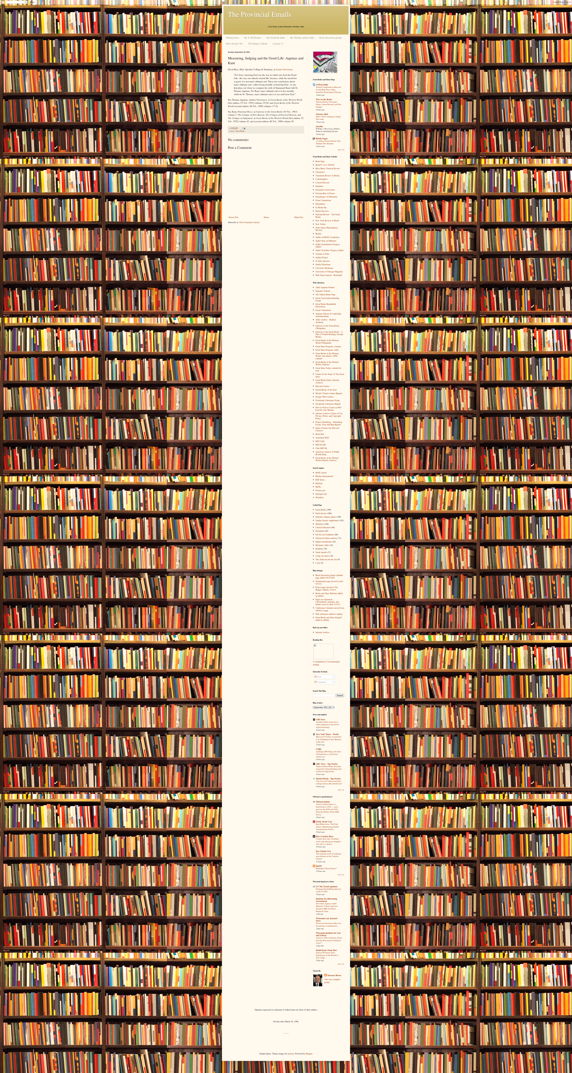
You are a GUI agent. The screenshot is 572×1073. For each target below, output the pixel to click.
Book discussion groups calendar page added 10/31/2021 (329, 576)
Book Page (320, 161)
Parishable (319, 531)
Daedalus (319, 186)
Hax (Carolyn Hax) (324, 836)
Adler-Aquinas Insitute (325, 287)
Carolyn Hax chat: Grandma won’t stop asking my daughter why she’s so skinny (328, 841)
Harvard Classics (322, 386)
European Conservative (325, 189)
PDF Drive (320, 479)
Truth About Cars (324, 821)
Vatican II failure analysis (326, 538)
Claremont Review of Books (327, 175)
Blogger (309, 1053)
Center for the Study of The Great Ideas (329, 375)
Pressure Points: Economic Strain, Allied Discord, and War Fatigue (328, 104)
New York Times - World (327, 734)
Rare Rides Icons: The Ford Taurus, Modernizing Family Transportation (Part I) (327, 827)
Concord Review (322, 182)
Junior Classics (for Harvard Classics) (327, 429)
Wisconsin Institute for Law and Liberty (328, 934)
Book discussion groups (330, 37)
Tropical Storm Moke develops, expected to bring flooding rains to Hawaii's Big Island (329, 769)
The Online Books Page (325, 294)
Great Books (240, 131)
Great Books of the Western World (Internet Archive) (327, 459)
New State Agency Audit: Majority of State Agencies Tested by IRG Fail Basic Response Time (327, 907)
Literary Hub (322, 114)
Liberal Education (323, 527)
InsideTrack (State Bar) (326, 950)
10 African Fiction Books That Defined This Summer (328, 142)
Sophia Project (321, 257)
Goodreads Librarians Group (327, 400)
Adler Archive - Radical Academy (325, 321)
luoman (291, 1053)
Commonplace (321, 179)
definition (319, 524)
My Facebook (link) (275, 37)
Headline (319, 548)
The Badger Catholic (258, 43)
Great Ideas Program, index (327, 349)
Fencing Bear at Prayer (325, 193)
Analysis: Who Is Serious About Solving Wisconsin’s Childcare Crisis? (329, 940)
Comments (321, 682)
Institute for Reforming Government (326, 900)
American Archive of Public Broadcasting (327, 453)
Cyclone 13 (278, 43)
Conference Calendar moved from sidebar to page (329, 609)
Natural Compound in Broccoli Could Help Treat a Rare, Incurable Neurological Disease (328, 90)
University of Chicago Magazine (329, 271)
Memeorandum (323, 801)
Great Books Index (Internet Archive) (327, 381)
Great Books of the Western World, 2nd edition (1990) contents (327, 356)
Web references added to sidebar (329, 614)
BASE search (321, 472)
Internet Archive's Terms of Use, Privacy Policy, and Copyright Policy (329, 416)
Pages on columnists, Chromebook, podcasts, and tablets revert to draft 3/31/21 (327, 602)
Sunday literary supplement (327, 520)
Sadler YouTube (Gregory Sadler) (329, 250)
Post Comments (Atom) (249, 222)
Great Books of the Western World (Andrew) (327, 363)
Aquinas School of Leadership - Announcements (328, 315)
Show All (341, 150)
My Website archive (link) (302, 37)
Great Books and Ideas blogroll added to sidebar (328, 618)
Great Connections (323, 200)
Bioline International (324, 476)
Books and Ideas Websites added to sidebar (329, 594)
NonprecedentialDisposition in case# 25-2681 (328, 890)
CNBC (319, 749)
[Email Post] (244, 128)
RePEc (318, 486)
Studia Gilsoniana (322, 264)
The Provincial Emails (259, 14)
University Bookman (324, 268)
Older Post (298, 217)
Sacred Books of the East (326, 389)
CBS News (320, 719)
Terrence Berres (334, 975)
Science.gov (320, 490)
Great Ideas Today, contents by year (328, 369)
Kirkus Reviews (322, 211)
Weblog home (232, 37)
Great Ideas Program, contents (328, 346)
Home (266, 217)
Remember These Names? (326, 868)
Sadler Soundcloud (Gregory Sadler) (327, 245)
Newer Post (233, 217)
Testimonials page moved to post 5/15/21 (329, 582)
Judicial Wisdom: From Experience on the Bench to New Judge (327, 955)
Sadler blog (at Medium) (325, 240)
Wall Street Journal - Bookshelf (328, 275)
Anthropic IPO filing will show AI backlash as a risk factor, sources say (328, 754)
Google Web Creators (324, 396)
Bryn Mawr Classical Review (327, 168)
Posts (318, 676)
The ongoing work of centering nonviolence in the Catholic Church (328, 856)
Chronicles (319, 172)
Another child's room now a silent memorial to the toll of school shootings (327, 724)
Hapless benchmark (323, 541)
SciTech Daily (322, 84)
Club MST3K (321, 448)
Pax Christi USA (323, 851)
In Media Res (321, 207)
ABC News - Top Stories (327, 763)
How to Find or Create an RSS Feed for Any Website (328, 408)
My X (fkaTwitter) (252, 37)
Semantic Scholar (322, 290)
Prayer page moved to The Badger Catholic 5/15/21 (326, 588)
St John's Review (322, 261)
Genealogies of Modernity (326, 196)
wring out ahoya (322, 555)
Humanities (320, 203)
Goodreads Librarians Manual (328, 403)
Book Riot (319, 434)
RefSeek (318, 483)
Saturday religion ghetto (325, 516)
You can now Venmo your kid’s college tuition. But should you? (329, 782)
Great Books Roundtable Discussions (325, 305)
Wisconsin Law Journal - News (327, 919)
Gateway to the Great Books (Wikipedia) (327, 327)
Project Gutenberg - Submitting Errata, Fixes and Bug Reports (328, 423)
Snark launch (321, 552)
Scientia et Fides (322, 253)
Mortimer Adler (322, 545)
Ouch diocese (321, 513)
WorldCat (319, 497)
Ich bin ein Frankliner (324, 534)
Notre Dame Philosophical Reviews (326, 229)
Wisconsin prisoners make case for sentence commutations (328, 924)
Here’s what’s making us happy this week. (328, 117)
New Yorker (320, 224)
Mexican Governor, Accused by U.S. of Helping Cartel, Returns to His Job (329, 739)
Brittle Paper (322, 138)
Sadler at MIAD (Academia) (327, 237)
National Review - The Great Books (327, 215)
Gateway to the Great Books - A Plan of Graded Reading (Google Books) (329, 334)
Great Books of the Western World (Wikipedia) (327, 341)
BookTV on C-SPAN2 (324, 164)
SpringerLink (321, 493)
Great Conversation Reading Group (327, 299)
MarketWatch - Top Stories (328, 778)
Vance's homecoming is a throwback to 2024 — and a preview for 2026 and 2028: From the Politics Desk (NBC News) (327, 809)
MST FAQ (319, 441)
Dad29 (319, 865)
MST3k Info (320, 444)
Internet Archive (322, 632)
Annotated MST (322, 437)
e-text (317, 562)
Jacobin (319, 126)
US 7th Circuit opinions (326, 886)
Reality (318, 233)
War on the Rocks (324, 99)
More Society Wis (234, 43)
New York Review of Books (327, 220)
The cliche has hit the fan (326, 559)
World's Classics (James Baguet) (328, 393)
